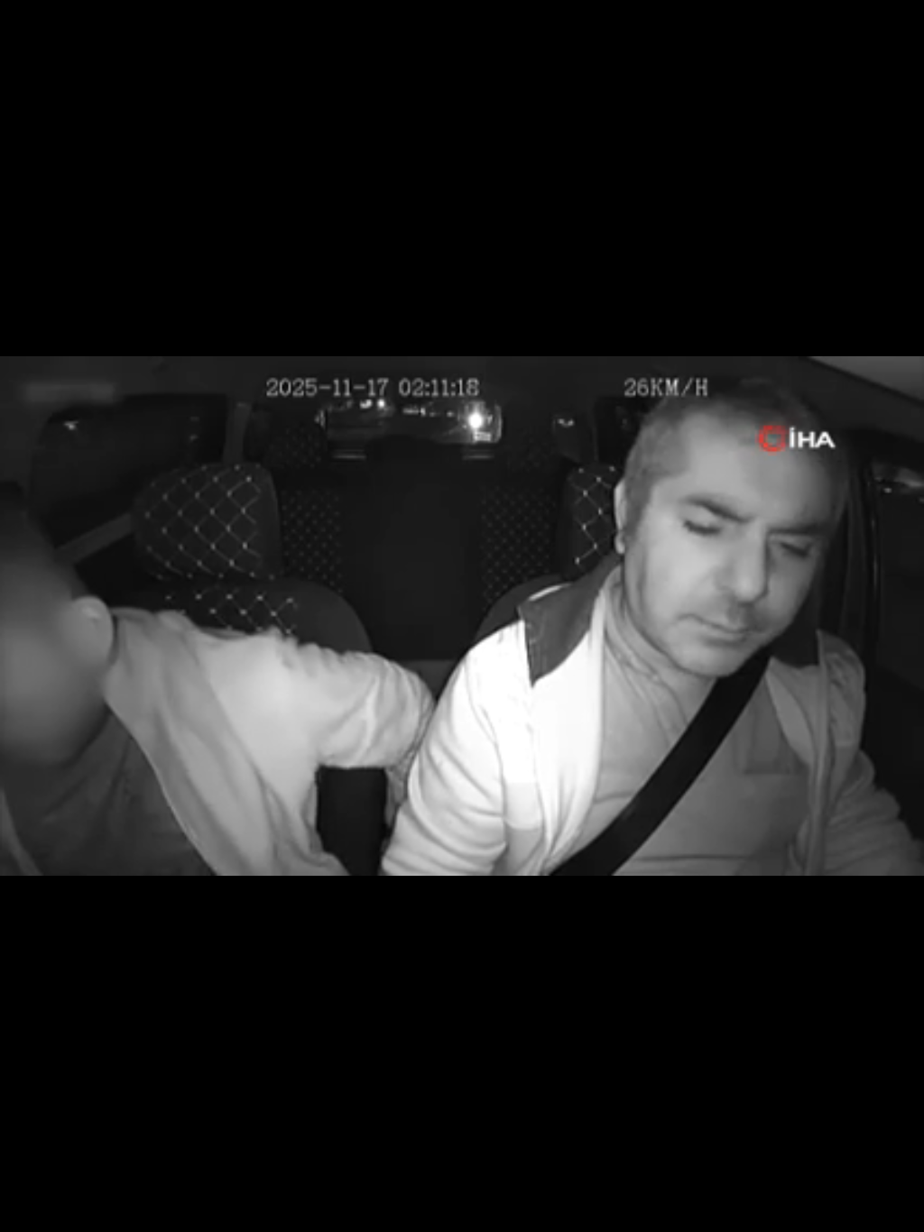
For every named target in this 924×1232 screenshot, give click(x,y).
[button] (59, 1209)
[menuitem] (863, 1211)
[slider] (462, 1182)
